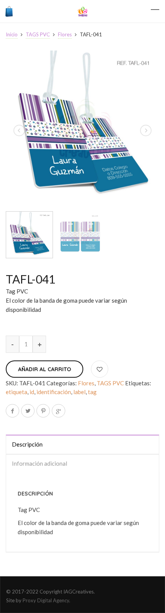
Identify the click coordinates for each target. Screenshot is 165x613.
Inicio (12, 34)
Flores (65, 34)
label (79, 391)
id (32, 391)
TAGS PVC (38, 34)
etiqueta (16, 391)
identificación (53, 391)
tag (92, 391)
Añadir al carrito (44, 369)
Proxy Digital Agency (46, 600)
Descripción (27, 444)
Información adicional (39, 463)
